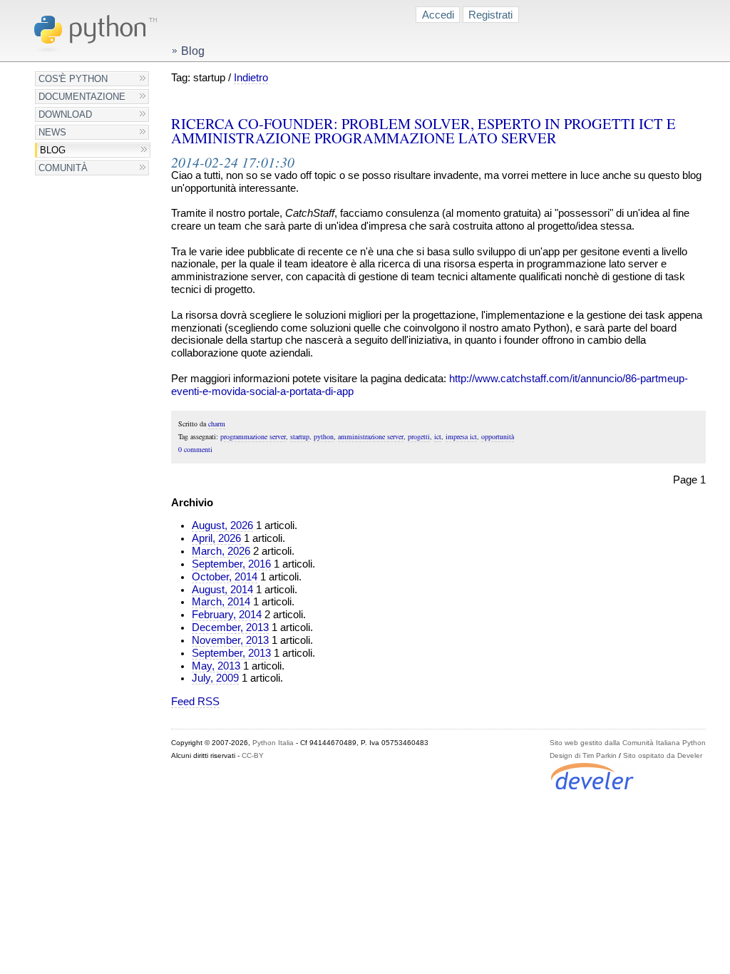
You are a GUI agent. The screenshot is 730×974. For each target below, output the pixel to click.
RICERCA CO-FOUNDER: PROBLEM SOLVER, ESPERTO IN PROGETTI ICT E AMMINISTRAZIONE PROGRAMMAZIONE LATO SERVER (423, 130)
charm (216, 424)
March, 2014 (221, 602)
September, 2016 (231, 564)
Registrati (490, 15)
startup (299, 436)
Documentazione (81, 96)
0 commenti (195, 449)
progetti (419, 436)
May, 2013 (216, 666)
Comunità (63, 168)
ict (437, 436)
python (324, 436)
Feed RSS (195, 701)
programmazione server (253, 436)
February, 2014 (227, 614)
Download (65, 114)
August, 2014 (222, 589)
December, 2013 (230, 627)
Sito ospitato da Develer (662, 755)
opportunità (497, 436)
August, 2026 (222, 525)
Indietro (251, 77)
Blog (53, 150)
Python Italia (273, 743)
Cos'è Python (73, 78)
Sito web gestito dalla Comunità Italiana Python (628, 743)
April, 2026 (216, 538)
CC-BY (253, 755)
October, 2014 (224, 577)
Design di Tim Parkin (583, 755)
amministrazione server (370, 436)
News (52, 132)
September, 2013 (231, 653)
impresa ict (461, 436)
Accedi (438, 15)
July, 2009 (215, 678)
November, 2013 (230, 640)
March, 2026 (221, 551)
